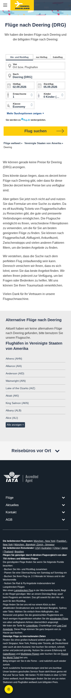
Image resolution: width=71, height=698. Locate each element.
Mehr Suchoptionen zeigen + (25, 113)
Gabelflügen (9, 654)
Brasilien (19, 551)
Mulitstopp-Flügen (30, 654)
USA (37, 548)
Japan (64, 548)
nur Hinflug (41, 57)
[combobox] (51, 95)
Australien (46, 548)
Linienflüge (32, 625)
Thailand (8, 551)
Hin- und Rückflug (19, 57)
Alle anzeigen (14, 424)
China (56, 548)
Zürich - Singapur (45, 544)
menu (5, 5)
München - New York (44, 541)
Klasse (16, 104)
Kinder (47, 94)
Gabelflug (58, 57)
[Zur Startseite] (22, 5)
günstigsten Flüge (59, 618)
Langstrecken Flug (23, 590)
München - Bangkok (24, 544)
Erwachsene (19, 94)
